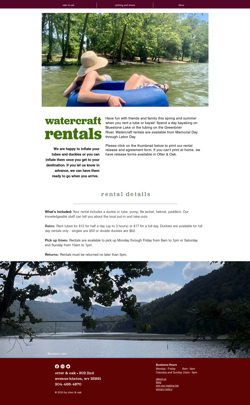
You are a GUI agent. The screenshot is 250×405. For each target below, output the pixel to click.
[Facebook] (57, 366)
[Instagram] (63, 366)
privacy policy (164, 389)
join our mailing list (167, 385)
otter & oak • (67, 373)
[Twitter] (68, 366)
